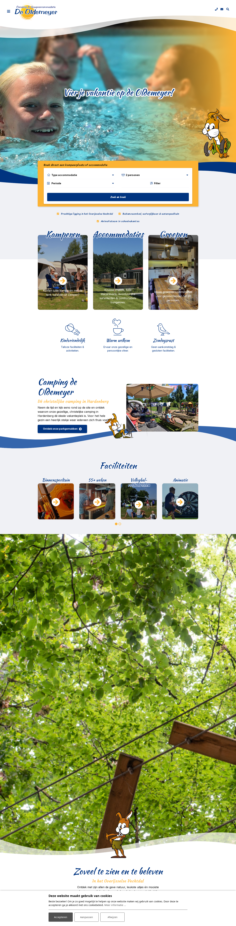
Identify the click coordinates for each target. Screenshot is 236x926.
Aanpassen (86, 917)
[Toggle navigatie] (9, 11)
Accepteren (60, 917)
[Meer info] (180, 501)
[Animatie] (139, 501)
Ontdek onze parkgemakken (60, 428)
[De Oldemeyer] (36, 12)
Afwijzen (112, 917)
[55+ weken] (56, 501)
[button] (116, 524)
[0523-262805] (216, 9)
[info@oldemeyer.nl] (221, 9)
